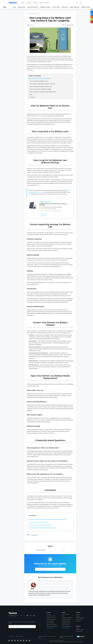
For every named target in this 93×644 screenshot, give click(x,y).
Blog (4, 7)
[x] (24, 615)
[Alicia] (33, 583)
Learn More (42, 215)
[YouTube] (27, 615)
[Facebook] (21, 615)
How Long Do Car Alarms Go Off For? (39, 522)
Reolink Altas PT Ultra (45, 202)
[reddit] (33, 615)
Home (28, 13)
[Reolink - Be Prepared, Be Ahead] (13, 2)
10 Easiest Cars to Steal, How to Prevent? (40, 525)
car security (34, 535)
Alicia (28, 25)
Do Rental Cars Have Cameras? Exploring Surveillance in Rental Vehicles (48, 519)
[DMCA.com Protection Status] (80, 637)
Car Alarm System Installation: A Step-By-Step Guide (43, 527)
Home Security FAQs (34, 13)
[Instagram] (30, 615)
